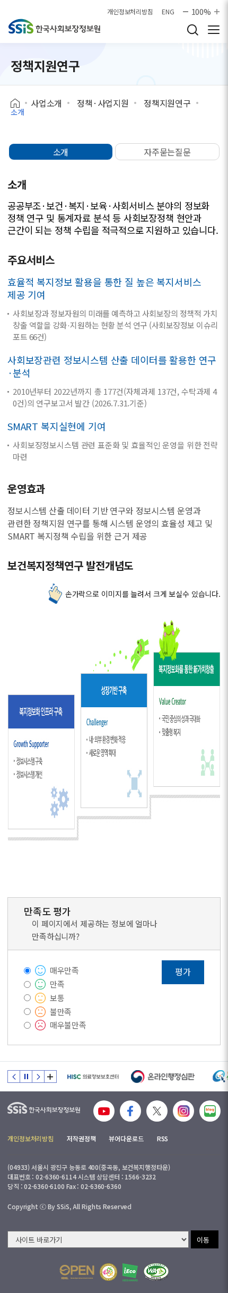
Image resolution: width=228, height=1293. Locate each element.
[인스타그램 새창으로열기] (183, 1111)
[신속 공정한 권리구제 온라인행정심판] (163, 1076)
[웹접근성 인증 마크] (156, 1272)
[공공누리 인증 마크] (76, 1272)
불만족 (61, 1011)
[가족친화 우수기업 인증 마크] (108, 1272)
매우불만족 (68, 1024)
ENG (168, 11)
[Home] (19, 103)
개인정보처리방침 (130, 11)
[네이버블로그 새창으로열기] (210, 1111)
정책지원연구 (167, 103)
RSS (163, 1138)
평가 (183, 971)
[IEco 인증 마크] (130, 1272)
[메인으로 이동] (54, 26)
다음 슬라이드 (38, 1076)
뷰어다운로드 (126, 1138)
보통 (57, 997)
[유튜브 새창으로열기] (104, 1111)
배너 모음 (50, 1076)
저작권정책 (81, 1138)
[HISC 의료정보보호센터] (92, 1076)
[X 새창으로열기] (157, 1111)
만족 (57, 984)
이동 (203, 1240)
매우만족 (64, 970)
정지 (26, 1076)
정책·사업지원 (103, 103)
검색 (192, 30)
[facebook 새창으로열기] (130, 1111)
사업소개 (46, 103)
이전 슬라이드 (13, 1076)
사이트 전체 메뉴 (214, 30)
